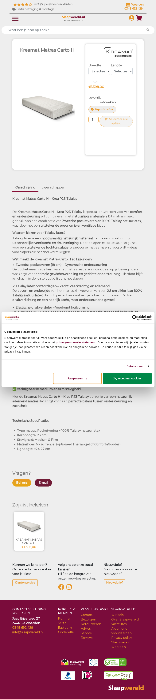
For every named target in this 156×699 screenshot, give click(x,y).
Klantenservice (25, 582)
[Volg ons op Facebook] (62, 588)
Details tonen (135, 366)
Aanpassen (75, 378)
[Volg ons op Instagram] (69, 588)
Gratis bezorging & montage (35, 9)
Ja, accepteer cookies (127, 378)
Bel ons (21, 482)
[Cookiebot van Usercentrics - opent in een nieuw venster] (135, 318)
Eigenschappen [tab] (53, 187)
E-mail (43, 482)
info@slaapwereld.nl (28, 632)
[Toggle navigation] (15, 18)
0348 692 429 (22, 627)
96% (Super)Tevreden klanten (52, 4)
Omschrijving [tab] (25, 187)
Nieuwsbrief (114, 582)
